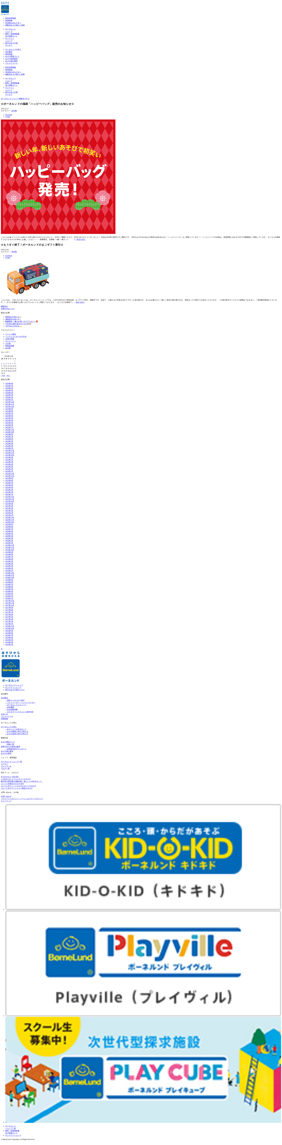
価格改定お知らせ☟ (12, 319)
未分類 (14, 111)
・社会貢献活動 (11, 709)
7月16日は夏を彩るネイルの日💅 (18, 324)
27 (11, 371)
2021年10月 (9, 501)
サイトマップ (6, 801)
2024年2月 (9, 448)
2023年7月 (9, 460)
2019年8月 (9, 554)
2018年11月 (9, 575)
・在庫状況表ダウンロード (15, 749)
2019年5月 (9, 561)
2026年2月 (9, 397)
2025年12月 (9, 402)
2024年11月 (9, 430)
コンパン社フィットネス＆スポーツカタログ (18, 786)
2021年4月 (9, 508)
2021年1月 (9, 515)
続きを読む (81, 239)
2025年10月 (9, 407)
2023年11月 (9, 453)
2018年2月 (9, 596)
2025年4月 (9, 420)
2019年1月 (9, 571)
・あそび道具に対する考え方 (16, 734)
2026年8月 (9, 383)
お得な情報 (9, 339)
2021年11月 (9, 499)
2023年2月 (9, 469)
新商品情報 (9, 346)
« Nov (3, 375)
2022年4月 (9, 487)
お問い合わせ (6, 796)
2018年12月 (9, 573)
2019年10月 (9, 550)
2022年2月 (9, 492)
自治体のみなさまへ (13, 23)
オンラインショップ (13, 687)
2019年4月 (9, 564)
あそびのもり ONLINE (10, 777)
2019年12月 (9, 545)
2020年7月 (9, 529)
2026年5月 (9, 390)
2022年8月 (9, 480)
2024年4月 (9, 443)
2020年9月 (9, 524)
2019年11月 (9, 547)
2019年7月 (9, 557)
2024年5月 (9, 441)
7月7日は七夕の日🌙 (13, 326)
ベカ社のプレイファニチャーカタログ (16, 779)
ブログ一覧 (5, 768)
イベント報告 (10, 334)
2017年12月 (9, 601)
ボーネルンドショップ (14, 685)
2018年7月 (9, 584)
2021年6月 (9, 504)
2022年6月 (9, 485)
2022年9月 (9, 478)
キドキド (4, 764)
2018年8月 (9, 582)
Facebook (8, 115)
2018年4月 (9, 591)
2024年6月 (9, 439)
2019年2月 (9, 568)
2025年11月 (9, 404)
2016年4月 (9, 642)
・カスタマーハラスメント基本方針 (19, 712)
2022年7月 (9, 483)
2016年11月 (9, 626)
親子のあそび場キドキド (15, 690)
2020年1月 (9, 543)
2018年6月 (9, 587)
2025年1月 (9, 427)
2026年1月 (9, 400)
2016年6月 (9, 638)
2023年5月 (9, 462)
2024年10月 (9, 432)
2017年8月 (9, 610)
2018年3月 (9, 594)
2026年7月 (9, 386)
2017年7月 (9, 612)
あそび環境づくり (12, 56)
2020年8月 (9, 527)
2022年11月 (9, 476)
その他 (8, 343)
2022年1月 (9, 494)
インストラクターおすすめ (15, 336)
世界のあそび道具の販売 (10, 746)
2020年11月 (9, 520)
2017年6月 (9, 614)
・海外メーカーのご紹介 (15, 700)
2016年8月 (9, 633)
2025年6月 (9, 416)
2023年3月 (9, 467)
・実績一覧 (9, 744)
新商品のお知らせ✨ (13, 317)
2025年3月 (9, 423)
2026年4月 (9, 393)
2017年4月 (9, 619)
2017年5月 (9, 617)
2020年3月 (9, 538)
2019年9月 (9, 552)
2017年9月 (9, 608)
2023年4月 (9, 464)
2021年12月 (9, 497)
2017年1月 (9, 624)
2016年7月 (9, 635)
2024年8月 (9, 434)
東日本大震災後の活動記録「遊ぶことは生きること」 (22, 781)
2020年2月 (9, 541)
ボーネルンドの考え (13, 49)
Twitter (7, 117)
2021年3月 (9, 510)
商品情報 (8, 54)
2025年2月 (9, 425)
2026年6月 (9, 388)
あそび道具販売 (11, 59)
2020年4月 (9, 536)
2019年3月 (9, 566)
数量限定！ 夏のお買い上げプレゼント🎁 (21, 321)
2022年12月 (9, 474)
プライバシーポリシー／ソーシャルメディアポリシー (22, 799)
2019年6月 (9, 559)
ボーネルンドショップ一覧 (11, 762)
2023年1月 (9, 471)
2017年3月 (9, 621)
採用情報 (8, 20)
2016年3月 (9, 644)
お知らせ (4, 714)
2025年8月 (9, 411)
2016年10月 (9, 628)
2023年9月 (9, 457)
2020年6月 (9, 531)
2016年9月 (9, 631)
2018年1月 (9, 598)
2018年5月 (9, 589)
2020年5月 (9, 534)
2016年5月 (9, 640)
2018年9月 (9, 580)
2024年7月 (9, 437)
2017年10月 (9, 605)
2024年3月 (9, 446)
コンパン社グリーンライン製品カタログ (17, 788)
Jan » (8, 375)
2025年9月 (9, 409)
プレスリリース (11, 63)
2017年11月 (9, 603)
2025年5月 (9, 418)
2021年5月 (9, 506)
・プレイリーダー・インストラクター (20, 702)
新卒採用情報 (10, 18)
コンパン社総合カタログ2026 (12, 784)
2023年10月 (9, 455)
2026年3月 (9, 395)
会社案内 (8, 52)
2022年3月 (9, 490)
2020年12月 (9, 517)
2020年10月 (9, 522)
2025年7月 (9, 413)
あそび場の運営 (11, 61)
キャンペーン (10, 341)
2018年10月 (9, 577)
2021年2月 (9, 513)
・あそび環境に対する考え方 (16, 731)
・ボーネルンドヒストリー (15, 705)
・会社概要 (9, 707)
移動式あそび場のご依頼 (15, 25)
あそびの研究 (6, 753)
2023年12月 (9, 450)
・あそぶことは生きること (15, 729)
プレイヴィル (6, 766)
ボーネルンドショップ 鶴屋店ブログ (15, 99)
